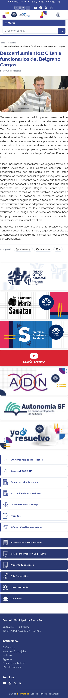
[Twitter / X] (46, 8)
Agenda (7, 659)
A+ (23, 7)
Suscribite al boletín (14, 663)
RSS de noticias (12, 667)
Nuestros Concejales (15, 651)
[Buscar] (61, 31)
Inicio (2, 43)
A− (17, 7)
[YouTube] (35, 8)
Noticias (12, 43)
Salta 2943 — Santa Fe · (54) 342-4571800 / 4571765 (34, 1)
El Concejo (9, 647)
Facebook (45, 249)
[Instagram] (51, 8)
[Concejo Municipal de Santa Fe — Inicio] (34, 14)
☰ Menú (10, 23)
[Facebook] (41, 8)
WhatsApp (25, 249)
